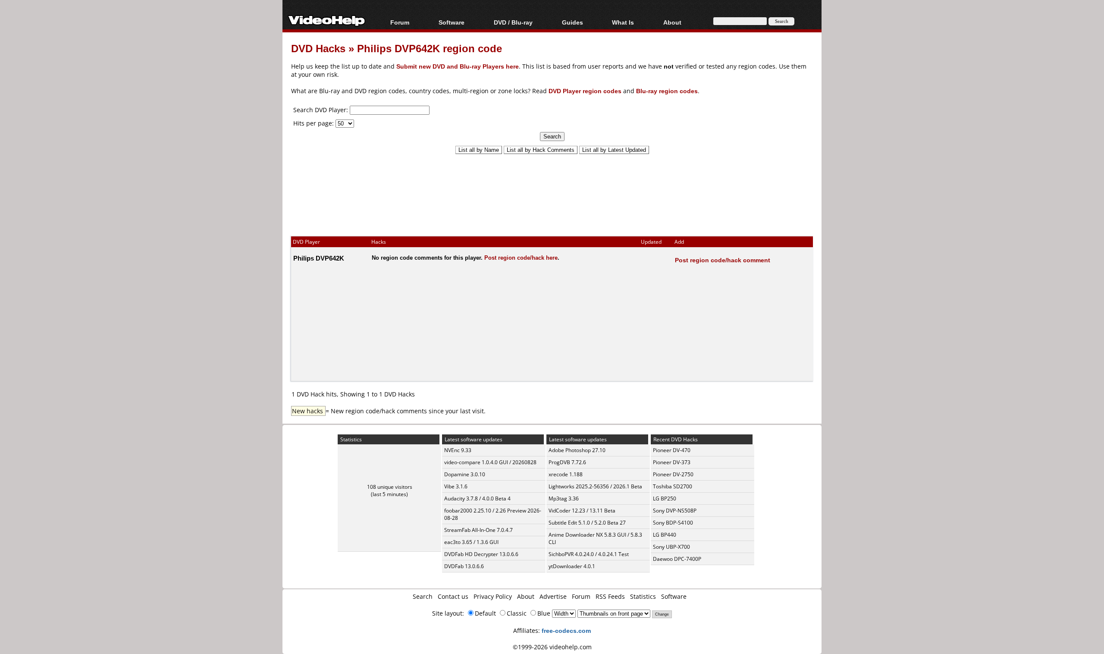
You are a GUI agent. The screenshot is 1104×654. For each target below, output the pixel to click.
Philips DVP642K (318, 258)
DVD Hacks (318, 48)
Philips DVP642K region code (429, 48)
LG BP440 (664, 534)
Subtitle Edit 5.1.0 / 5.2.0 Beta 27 (587, 522)
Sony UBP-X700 (671, 546)
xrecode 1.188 (566, 474)
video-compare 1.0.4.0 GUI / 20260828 (490, 462)
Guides (572, 22)
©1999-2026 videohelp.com (552, 647)
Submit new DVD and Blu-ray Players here (457, 66)
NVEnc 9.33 (457, 450)
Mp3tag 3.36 (564, 498)
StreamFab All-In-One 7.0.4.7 (478, 530)
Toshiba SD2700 (672, 486)
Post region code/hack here (521, 257)
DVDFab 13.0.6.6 (464, 566)
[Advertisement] (552, 191)
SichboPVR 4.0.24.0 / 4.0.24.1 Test (589, 554)
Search (423, 596)
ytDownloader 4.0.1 (572, 566)
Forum (399, 22)
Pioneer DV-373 (671, 462)
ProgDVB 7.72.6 (567, 462)
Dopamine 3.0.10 (464, 474)
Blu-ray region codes (667, 91)
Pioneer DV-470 (671, 450)
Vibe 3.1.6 (455, 486)
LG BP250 (664, 498)
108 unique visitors (389, 486)
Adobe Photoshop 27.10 (577, 450)
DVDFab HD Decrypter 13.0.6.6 (481, 554)
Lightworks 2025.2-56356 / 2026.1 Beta (595, 486)
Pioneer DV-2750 (673, 474)
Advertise (553, 596)
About (525, 596)
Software (451, 22)
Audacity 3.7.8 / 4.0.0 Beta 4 (477, 498)
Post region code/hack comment (722, 260)
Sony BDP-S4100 (673, 522)
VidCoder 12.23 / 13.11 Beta (582, 510)
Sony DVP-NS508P (674, 510)
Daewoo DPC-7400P (677, 559)
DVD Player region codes (585, 91)
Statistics (643, 596)
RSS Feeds (610, 596)
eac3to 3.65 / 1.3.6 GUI (471, 542)
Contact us (453, 596)
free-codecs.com (566, 630)
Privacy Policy (493, 596)
